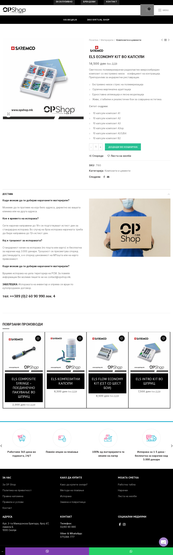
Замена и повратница (72, 501)
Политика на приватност (17, 490)
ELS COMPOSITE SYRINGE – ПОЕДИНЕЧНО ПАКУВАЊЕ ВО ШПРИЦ (24, 388)
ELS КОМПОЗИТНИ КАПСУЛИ (65, 381)
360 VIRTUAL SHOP (98, 19)
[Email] (108, 177)
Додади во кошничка (123, 147)
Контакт (7, 507)
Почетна (93, 40)
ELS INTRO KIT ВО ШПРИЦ (149, 381)
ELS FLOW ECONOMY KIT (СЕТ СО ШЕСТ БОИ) (107, 383)
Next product (168, 40)
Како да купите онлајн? (74, 484)
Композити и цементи (128, 40)
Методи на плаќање (72, 490)
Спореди (97, 156)
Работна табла (126, 484)
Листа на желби (121, 156)
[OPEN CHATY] (163, 542)
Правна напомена (13, 496)
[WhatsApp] (131, 551)
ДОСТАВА (8, 193)
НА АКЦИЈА (70, 19)
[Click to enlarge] (8, 114)
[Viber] (47, 551)
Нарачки (123, 490)
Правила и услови (13, 501)
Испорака (65, 496)
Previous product (162, 40)
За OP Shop (9, 484)
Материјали (107, 40)
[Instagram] (124, 524)
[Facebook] (104, 177)
